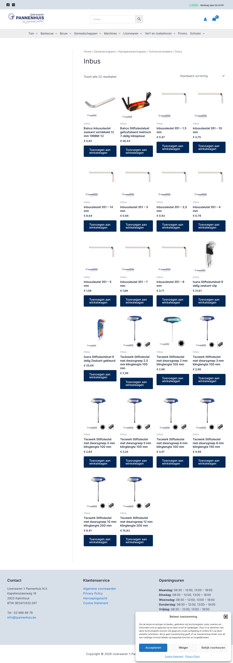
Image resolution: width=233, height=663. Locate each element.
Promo (182, 33)
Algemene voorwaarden (99, 588)
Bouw (64, 33)
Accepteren (153, 647)
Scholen (195, 33)
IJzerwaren (130, 33)
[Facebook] (8, 4)
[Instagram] (13, 4)
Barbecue (47, 33)
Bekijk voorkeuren (213, 647)
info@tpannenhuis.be (21, 617)
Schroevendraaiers (161, 51)
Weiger (183, 647)
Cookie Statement (174, 656)
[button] (226, 616)
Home (87, 51)
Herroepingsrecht (95, 598)
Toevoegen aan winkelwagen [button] (99, 151)
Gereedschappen (85, 33)
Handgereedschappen (132, 51)
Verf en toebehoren (158, 33)
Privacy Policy (192, 656)
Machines (110, 33)
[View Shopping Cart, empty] (219, 19)
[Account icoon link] (205, 19)
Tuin (31, 33)
